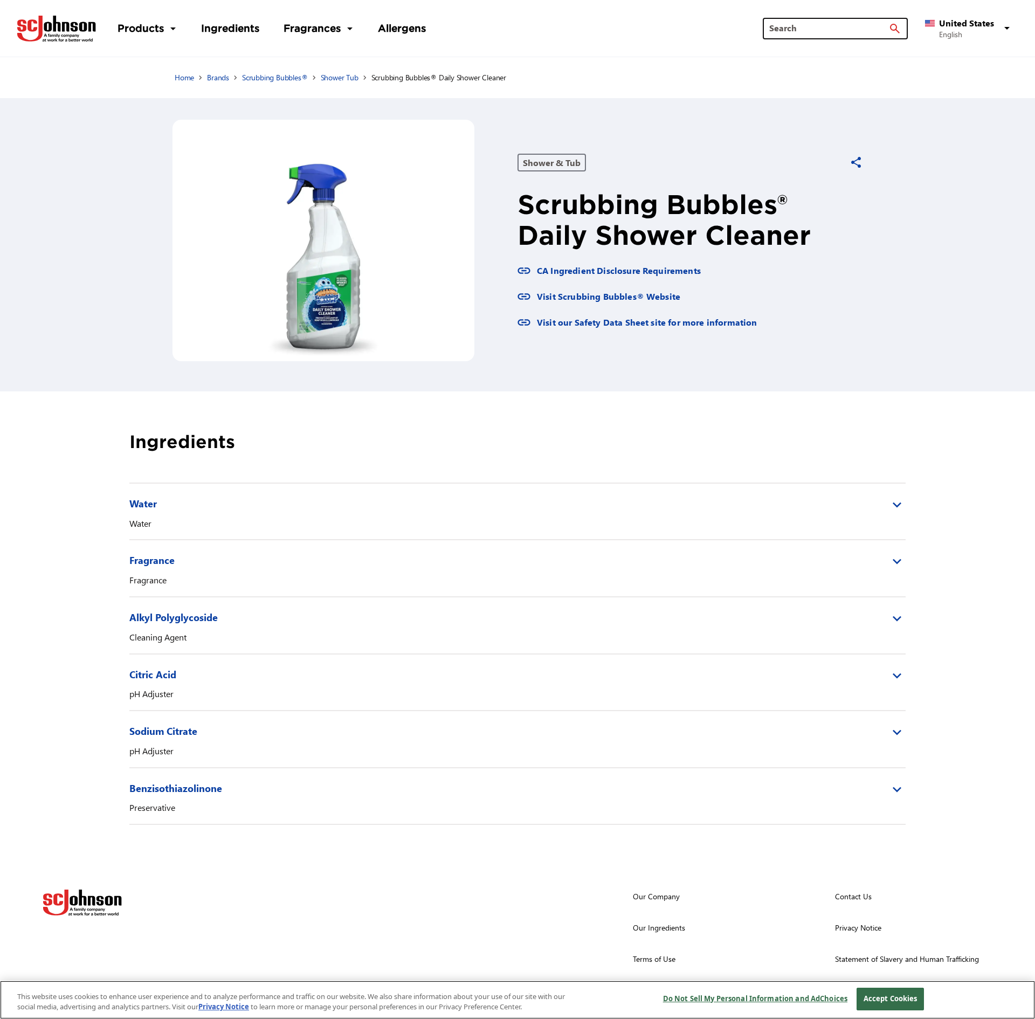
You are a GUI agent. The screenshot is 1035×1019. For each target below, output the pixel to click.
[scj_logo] (82, 902)
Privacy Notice (223, 1007)
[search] (894, 28)
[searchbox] (828, 28)
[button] (969, 28)
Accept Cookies (890, 998)
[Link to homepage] (56, 29)
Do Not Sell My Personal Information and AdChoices (755, 998)
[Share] (856, 162)
